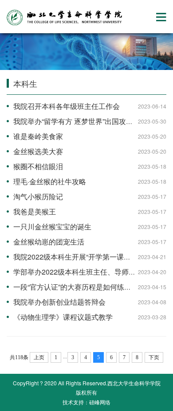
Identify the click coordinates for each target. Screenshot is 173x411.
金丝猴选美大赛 (38, 151)
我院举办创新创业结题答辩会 (59, 302)
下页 (154, 357)
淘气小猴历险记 (38, 196)
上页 (39, 357)
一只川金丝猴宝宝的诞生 (52, 226)
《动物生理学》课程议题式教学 (63, 317)
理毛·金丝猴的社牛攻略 (49, 181)
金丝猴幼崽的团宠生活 (48, 242)
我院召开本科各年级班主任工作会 (66, 106)
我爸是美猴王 (34, 211)
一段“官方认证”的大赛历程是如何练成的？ (79, 287)
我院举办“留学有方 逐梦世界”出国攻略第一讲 (83, 121)
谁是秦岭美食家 (38, 136)
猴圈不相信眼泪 (38, 166)
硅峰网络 (99, 402)
